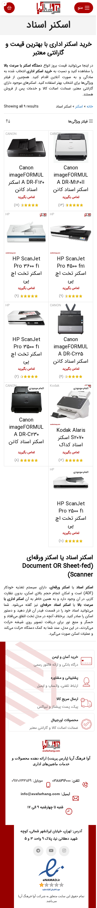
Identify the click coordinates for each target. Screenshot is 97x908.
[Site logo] (49, 7)
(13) (61, 205)
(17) (16, 205)
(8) (16, 460)
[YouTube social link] (51, 851)
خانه (90, 106)
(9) (61, 296)
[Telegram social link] (38, 851)
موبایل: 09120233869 (27, 780)
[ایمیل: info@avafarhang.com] (76, 798)
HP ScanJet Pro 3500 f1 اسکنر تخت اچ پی (26, 350)
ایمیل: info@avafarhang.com (45, 794)
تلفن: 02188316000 (65, 780)
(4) (61, 376)
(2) (16, 376)
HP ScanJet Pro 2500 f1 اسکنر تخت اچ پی (70, 515)
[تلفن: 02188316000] (85, 785)
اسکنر (79, 106)
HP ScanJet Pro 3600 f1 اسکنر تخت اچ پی (26, 270)
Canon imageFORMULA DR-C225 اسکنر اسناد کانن (70, 350)
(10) (61, 541)
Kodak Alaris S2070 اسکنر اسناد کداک (70, 437)
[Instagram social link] (64, 851)
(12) (61, 460)
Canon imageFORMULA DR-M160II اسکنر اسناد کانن (70, 179)
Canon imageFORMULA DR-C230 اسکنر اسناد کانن (26, 431)
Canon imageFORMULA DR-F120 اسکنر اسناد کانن (26, 179)
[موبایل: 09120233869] (48, 785)
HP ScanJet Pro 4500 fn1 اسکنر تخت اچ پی (70, 270)
